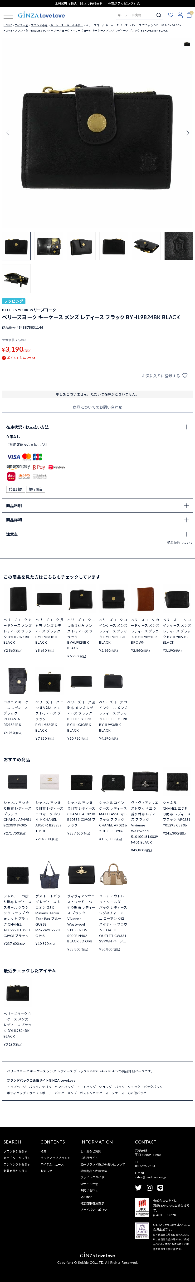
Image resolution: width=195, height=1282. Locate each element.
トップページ (16, 1087)
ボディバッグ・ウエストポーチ (29, 1093)
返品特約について (180, 542)
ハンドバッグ (64, 1087)
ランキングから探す (17, 1164)
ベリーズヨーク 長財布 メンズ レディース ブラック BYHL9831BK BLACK (49, 631)
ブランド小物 (39, 25)
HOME (8, 25)
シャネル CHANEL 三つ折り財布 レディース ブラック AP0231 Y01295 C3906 (177, 814)
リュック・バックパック (145, 1087)
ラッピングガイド (92, 1177)
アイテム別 (21, 25)
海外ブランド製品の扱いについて (102, 1164)
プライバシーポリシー (95, 1210)
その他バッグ (136, 1093)
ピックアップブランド (55, 1158)
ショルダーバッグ (112, 1087)
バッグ (59, 1093)
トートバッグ (86, 1087)
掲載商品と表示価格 (93, 1171)
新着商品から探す (15, 1171)
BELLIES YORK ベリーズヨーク (50, 30)
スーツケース (114, 1093)
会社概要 (86, 1197)
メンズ (72, 1093)
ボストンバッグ (91, 1093)
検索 (159, 15)
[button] (187, 133)
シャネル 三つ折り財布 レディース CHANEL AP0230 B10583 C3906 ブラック (81, 814)
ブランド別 (22, 30)
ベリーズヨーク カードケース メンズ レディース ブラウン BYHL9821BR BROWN (145, 631)
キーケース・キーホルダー (66, 25)
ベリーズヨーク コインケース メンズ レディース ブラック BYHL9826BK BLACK (177, 631)
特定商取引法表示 (92, 1203)
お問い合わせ (89, 1190)
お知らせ (46, 1171)
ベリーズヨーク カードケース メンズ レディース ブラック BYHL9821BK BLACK (18, 631)
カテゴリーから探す (17, 1158)
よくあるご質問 (90, 1151)
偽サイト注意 (89, 1184)
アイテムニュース (52, 1164)
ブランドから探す (15, 1151)
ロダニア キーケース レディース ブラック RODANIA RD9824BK (16, 713)
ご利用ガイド (89, 1158)
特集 (43, 1151)
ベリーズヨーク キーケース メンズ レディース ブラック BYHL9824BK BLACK (18, 1025)
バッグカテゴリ (40, 1087)
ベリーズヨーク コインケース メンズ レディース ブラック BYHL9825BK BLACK (113, 631)
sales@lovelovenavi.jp (150, 1177)
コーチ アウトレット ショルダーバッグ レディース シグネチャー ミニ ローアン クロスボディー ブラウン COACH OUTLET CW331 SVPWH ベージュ (113, 918)
